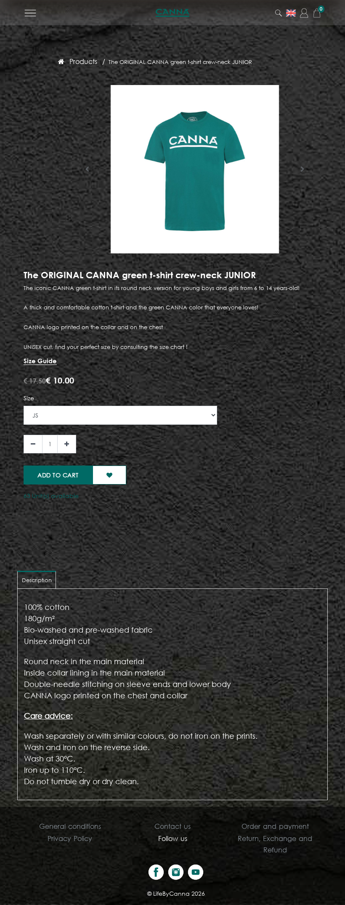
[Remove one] (33, 444)
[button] (87, 169)
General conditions (70, 826)
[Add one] (66, 444)
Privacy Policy (70, 838)
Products (83, 61)
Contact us (172, 826)
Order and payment (275, 826)
